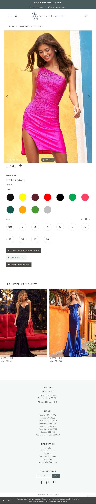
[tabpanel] (48, 96)
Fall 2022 (38, 26)
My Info (48, 448)
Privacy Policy (48, 459)
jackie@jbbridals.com (48, 402)
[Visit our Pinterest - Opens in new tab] (54, 482)
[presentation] (23, 323)
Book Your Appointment (18, 265)
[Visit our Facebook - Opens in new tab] (41, 482)
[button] (10, 16)
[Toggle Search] (16, 16)
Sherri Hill (23, 26)
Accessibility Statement (48, 462)
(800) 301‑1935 (48, 391)
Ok (8, 500)
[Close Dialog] (3, 500)
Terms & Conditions (48, 456)
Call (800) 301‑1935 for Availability (23, 251)
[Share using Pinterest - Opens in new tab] (20, 166)
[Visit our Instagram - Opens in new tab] (47, 482)
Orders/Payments (48, 451)
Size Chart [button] (85, 219)
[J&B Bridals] (48, 16)
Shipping (48, 454)
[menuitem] (36, 7)
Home (11, 26)
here (65, 501)
